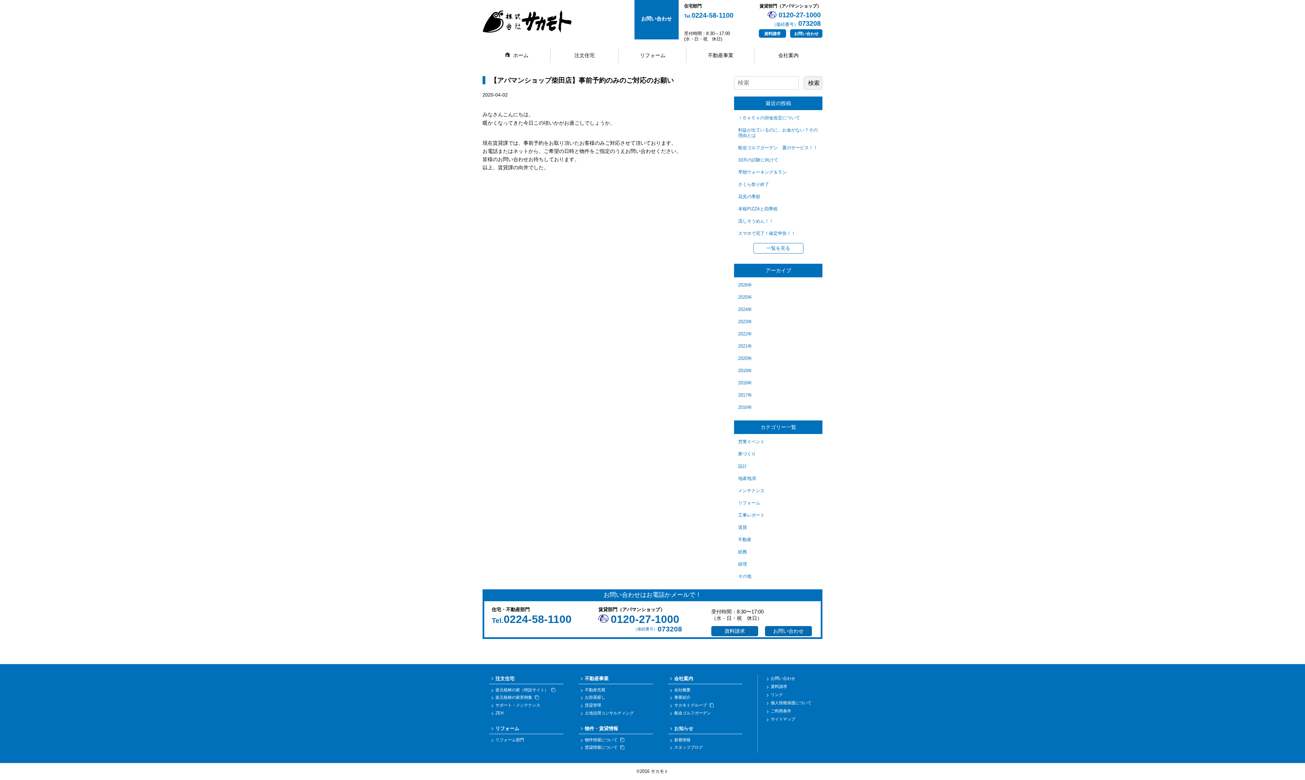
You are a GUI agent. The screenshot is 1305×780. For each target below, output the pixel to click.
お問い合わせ (806, 33)
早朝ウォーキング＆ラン (762, 172)
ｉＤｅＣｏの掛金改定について (769, 117)
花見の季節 (749, 196)
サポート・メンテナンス (517, 705)
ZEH (499, 713)
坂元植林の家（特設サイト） (522, 690)
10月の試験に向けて (758, 159)
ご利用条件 (781, 711)
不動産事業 (720, 55)
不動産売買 (595, 690)
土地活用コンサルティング (609, 713)
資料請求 (772, 33)
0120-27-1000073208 (796, 19)
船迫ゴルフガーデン (692, 713)
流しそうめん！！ (755, 221)
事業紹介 (682, 697)
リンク (777, 694)
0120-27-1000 (645, 619)
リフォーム (652, 55)
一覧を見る (778, 248)
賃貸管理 (593, 705)
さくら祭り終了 (753, 184)
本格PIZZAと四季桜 (758, 208)
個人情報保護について (791, 702)
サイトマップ (783, 719)
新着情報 (682, 740)
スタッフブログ (688, 747)
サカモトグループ (690, 705)
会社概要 (682, 690)
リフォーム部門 (509, 740)
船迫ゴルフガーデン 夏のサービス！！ (778, 147)
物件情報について (601, 740)
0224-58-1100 (708, 15)
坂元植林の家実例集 (513, 697)
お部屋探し (595, 697)
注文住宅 (584, 55)
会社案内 (788, 55)
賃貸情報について (601, 747)
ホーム (520, 55)
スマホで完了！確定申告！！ (767, 233)
